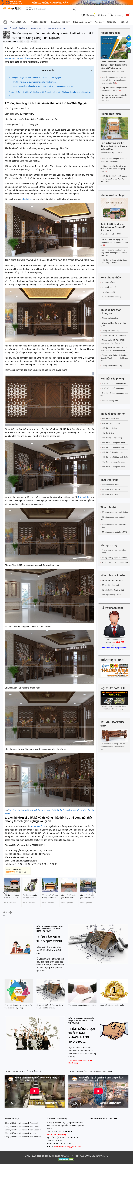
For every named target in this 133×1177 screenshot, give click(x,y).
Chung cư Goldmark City (112, 365)
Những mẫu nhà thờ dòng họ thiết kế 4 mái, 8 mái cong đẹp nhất (113, 168)
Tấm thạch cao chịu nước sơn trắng (114, 525)
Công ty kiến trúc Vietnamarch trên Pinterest (23, 1137)
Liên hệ (124, 22)
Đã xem (104, 15)
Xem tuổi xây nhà (109, 287)
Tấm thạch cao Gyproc (111, 489)
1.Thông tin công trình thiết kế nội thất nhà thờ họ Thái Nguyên (35, 77)
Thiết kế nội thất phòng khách (114, 383)
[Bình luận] (25, 41)
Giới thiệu (111, 22)
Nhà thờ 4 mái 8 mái (110, 418)
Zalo (128, 44)
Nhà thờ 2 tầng (108, 433)
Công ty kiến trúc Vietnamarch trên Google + (23, 1130)
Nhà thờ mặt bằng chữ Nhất (113, 443)
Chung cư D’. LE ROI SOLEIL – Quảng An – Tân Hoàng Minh (114, 341)
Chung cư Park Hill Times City (114, 335)
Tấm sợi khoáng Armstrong (113, 580)
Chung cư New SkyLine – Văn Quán (113, 324)
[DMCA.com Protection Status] (66, 1159)
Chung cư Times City (110, 330)
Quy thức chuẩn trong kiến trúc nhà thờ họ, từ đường (114, 88)
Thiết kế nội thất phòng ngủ (113, 388)
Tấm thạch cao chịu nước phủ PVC (114, 518)
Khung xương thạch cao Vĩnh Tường (113, 551)
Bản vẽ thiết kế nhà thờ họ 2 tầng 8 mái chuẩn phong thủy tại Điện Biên (114, 252)
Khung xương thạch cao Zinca (114, 558)
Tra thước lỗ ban (108, 282)
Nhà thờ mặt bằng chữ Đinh (113, 467)
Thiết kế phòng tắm (110, 401)
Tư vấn (98, 22)
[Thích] (18, 41)
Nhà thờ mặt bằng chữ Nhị (113, 447)
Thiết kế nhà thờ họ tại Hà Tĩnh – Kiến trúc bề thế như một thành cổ (114, 242)
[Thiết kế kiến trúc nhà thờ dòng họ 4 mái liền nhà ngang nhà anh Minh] (114, 128)
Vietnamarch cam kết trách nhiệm (82, 1005)
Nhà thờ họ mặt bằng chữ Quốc (115, 457)
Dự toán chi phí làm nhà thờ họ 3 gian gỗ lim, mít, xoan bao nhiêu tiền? (114, 97)
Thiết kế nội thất (38, 22)
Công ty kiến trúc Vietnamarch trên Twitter (22, 1126)
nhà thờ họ (27, 199)
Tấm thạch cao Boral (110, 485)
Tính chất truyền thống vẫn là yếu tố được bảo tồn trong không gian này (43, 86)
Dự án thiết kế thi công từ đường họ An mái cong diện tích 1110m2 (113, 227)
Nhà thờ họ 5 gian (109, 428)
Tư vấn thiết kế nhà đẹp (111, 297)
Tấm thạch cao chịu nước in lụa (115, 512)
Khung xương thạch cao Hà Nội (115, 562)
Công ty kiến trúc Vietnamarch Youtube (21, 1133)
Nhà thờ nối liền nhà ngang (113, 452)
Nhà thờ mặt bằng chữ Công (113, 462)
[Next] (95, 892)
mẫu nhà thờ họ (38, 826)
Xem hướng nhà (108, 292)
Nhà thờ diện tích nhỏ (111, 423)
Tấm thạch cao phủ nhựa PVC (114, 532)
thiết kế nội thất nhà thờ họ (17, 58)
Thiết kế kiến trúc (18, 22)
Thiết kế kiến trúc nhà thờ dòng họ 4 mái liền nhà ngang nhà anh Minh (114, 146)
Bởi (4, 41)
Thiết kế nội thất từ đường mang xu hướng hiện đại (34, 82)
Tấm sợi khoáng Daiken (111, 595)
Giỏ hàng (90, 14)
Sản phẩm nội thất (59, 22)
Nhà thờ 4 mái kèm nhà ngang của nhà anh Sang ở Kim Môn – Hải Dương (114, 179)
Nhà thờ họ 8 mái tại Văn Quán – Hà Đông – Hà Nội (114, 261)
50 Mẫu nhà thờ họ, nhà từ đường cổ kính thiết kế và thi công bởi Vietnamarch (114, 65)
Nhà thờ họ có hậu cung (112, 438)
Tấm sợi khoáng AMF (110, 585)
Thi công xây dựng (81, 22)
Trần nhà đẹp (84, 497)
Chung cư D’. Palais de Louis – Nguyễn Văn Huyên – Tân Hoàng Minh (114, 358)
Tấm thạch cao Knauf (110, 494)
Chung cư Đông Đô (110, 318)
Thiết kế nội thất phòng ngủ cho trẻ (114, 394)
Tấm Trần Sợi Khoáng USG (113, 590)
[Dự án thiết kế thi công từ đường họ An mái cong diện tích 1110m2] (114, 209)
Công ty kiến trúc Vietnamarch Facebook (21, 1123)
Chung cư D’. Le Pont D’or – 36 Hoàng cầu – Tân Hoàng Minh (114, 349)
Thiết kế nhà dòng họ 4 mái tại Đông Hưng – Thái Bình (114, 159)
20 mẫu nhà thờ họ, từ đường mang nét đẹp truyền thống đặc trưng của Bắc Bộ (113, 80)
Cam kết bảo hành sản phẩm (112, 1005)
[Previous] (4, 892)
